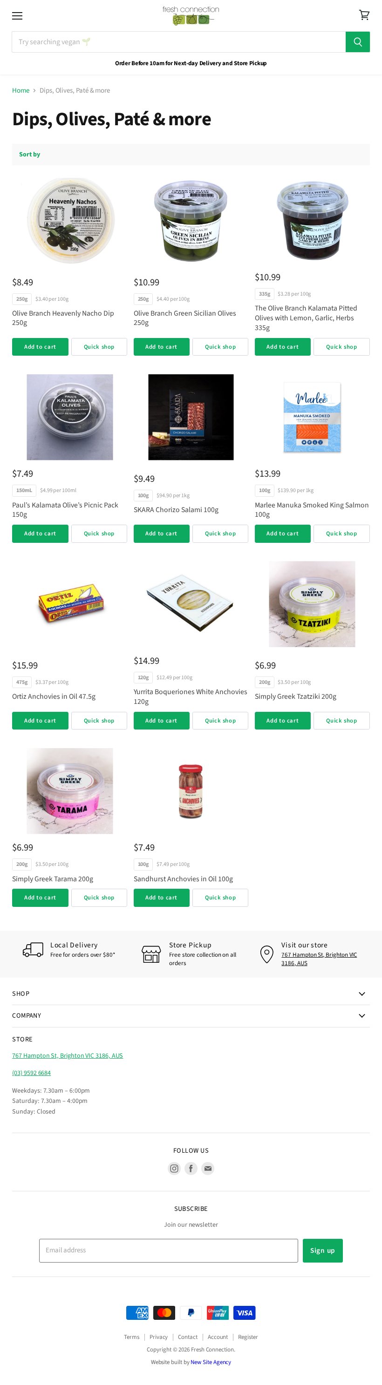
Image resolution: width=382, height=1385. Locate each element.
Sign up (322, 1250)
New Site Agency (211, 1362)
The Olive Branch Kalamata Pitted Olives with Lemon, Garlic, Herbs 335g (306, 317)
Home (20, 91)
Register (248, 1337)
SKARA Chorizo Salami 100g (176, 510)
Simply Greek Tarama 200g (52, 879)
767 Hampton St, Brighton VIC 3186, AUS (319, 959)
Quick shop (99, 347)
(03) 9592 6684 (31, 1073)
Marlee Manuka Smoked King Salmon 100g (312, 510)
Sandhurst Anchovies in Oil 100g (183, 879)
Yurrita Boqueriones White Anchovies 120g (190, 697)
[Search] (358, 42)
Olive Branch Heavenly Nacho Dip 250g (63, 318)
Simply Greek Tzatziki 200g (295, 696)
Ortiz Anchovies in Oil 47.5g (54, 696)
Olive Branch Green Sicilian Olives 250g (185, 318)
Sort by (29, 154)
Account (218, 1337)
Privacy (159, 1337)
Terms (131, 1337)
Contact (187, 1337)
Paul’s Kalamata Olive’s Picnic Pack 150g (65, 510)
